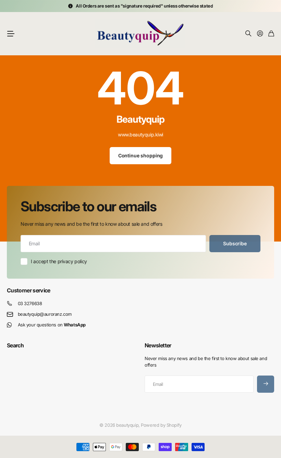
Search (15, 345)
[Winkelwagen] (271, 34)
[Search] (248, 34)
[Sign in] (260, 34)
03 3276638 (30, 303)
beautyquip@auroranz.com (45, 314)
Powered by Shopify (161, 425)
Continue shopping (140, 155)
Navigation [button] (10, 33)
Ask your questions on (52, 324)
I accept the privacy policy (59, 261)
